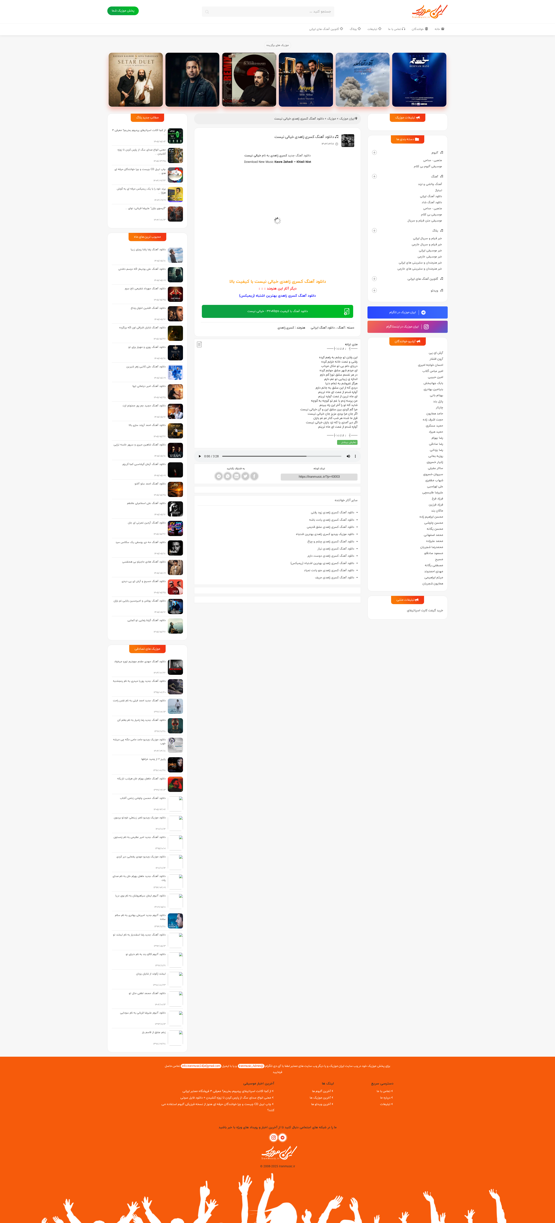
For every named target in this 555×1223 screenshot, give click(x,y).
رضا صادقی (436, 444)
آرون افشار (436, 359)
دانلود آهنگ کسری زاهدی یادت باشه (331, 520)
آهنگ (434, 177)
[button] (374, 152)
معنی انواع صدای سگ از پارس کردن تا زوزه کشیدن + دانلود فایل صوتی (225, 1098)
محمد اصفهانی (433, 535)
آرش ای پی (436, 353)
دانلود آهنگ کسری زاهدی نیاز (336, 549)
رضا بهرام (437, 438)
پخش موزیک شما (123, 11)
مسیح (439, 559)
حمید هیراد (436, 432)
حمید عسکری (434, 426)
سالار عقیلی (435, 468)
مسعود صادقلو (433, 553)
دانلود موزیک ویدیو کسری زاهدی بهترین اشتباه (325, 534)
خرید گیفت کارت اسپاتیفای (425, 610)
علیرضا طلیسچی (432, 493)
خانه (438, 29)
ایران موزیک (347, 119)
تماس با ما (395, 29)
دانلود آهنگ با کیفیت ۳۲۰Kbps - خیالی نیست (277, 311)
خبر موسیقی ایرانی (430, 251)
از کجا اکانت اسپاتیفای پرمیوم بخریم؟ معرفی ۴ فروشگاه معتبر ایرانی (227, 1091)
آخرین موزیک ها (320, 1098)
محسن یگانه (435, 529)
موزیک (331, 119)
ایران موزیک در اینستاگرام (402, 327)
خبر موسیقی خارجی (430, 257)
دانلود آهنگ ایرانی (431, 196)
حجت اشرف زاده (433, 420)
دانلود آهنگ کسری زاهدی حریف (334, 578)
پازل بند (438, 401)
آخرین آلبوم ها (321, 1091)
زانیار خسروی (435, 462)
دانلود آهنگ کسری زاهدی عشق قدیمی (330, 527)
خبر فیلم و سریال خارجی (427, 244)
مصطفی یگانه (434, 565)
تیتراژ (438, 190)
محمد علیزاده (434, 541)
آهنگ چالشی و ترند (430, 184)
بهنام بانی (436, 395)
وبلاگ (353, 29)
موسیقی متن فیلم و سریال (425, 221)
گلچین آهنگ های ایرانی (324, 29)
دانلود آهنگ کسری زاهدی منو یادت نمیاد (329, 570)
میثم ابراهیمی (433, 578)
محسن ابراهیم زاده (431, 517)
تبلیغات (372, 29)
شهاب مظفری (434, 480)
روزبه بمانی (435, 456)
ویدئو (434, 291)
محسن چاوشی (433, 523)
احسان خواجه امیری (430, 365)
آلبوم (435, 153)
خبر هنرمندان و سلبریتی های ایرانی (420, 263)
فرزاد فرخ (437, 499)
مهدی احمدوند (433, 571)
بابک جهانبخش (433, 383)
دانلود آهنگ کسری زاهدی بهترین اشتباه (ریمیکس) (322, 563)
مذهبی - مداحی (432, 160)
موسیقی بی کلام (431, 215)
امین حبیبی (435, 377)
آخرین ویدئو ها (321, 1104)
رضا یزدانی (436, 450)
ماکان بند (437, 511)
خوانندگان (418, 29)
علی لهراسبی (435, 486)
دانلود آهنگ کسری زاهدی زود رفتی (332, 512)
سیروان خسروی (433, 474)
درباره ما (385, 1098)
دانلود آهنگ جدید (299, 156)
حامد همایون (434, 414)
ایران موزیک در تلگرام (402, 312)
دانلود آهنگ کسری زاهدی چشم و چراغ (330, 542)
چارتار (439, 407)
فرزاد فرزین (436, 505)
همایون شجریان (433, 584)
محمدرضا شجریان (431, 547)
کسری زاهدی (278, 156)
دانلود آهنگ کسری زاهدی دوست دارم (331, 556)
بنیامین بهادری (433, 389)
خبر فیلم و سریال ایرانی (427, 238)
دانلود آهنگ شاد (432, 202)
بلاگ (435, 231)
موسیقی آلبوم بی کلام (428, 166)
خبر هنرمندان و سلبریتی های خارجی (419, 269)
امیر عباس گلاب (432, 371)
